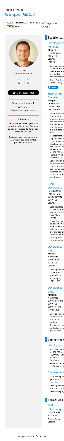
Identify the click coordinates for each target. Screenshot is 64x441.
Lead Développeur (56, 185)
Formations (55, 400)
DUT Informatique (56, 407)
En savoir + (53, 87)
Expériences (56, 37)
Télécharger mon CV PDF (49, 23)
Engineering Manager (55, 95)
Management (56, 372)
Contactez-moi (25, 92)
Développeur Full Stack (56, 44)
